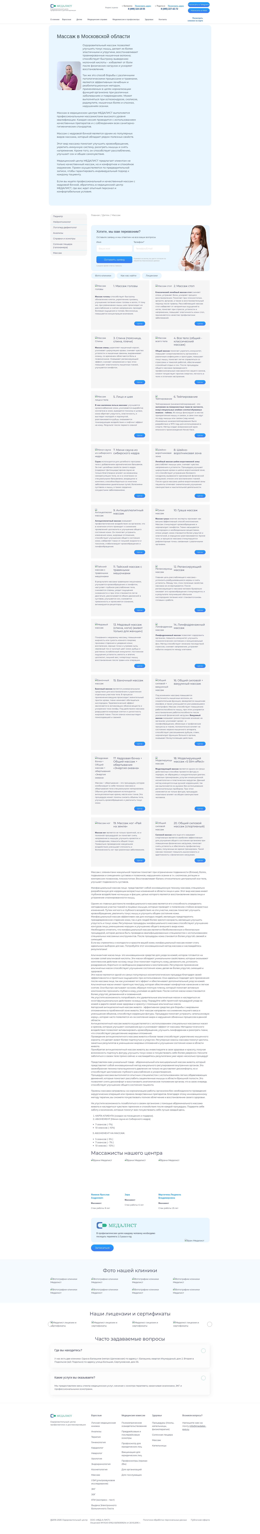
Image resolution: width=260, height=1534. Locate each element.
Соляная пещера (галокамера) (62, 246)
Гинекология (98, 1442)
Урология (96, 1458)
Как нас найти (128, 275)
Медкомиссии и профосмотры (126, 19)
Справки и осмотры (64, 238)
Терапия (96, 1437)
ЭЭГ (93, 1494)
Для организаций (132, 1469)
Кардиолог (97, 1447)
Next (209, 1324)
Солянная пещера (162, 1434)
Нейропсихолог (62, 222)
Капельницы (159, 1445)
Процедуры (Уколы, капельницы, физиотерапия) (163, 1426)
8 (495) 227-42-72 (169, 9)
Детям (79, 19)
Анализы (58, 233)
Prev (50, 1324)
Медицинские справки (97, 19)
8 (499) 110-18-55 (136, 9)
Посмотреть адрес (176, 6)
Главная (95, 215)
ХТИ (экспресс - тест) (103, 1500)
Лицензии (152, 275)
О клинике (54, 19)
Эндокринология (101, 1464)
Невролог (96, 1453)
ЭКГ (93, 1489)
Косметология (99, 1469)
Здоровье (149, 19)
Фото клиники (103, 275)
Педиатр (58, 216)
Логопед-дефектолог (65, 227)
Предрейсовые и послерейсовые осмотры (131, 1434)
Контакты (163, 19)
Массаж (57, 253)
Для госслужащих (132, 1475)
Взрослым (66, 19)
